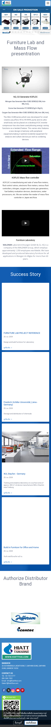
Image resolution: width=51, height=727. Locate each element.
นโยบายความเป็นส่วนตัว (17, 718)
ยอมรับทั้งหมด (31, 723)
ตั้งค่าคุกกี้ (18, 723)
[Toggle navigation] (48, 3)
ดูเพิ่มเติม (7, 348)
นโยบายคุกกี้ (34, 718)
